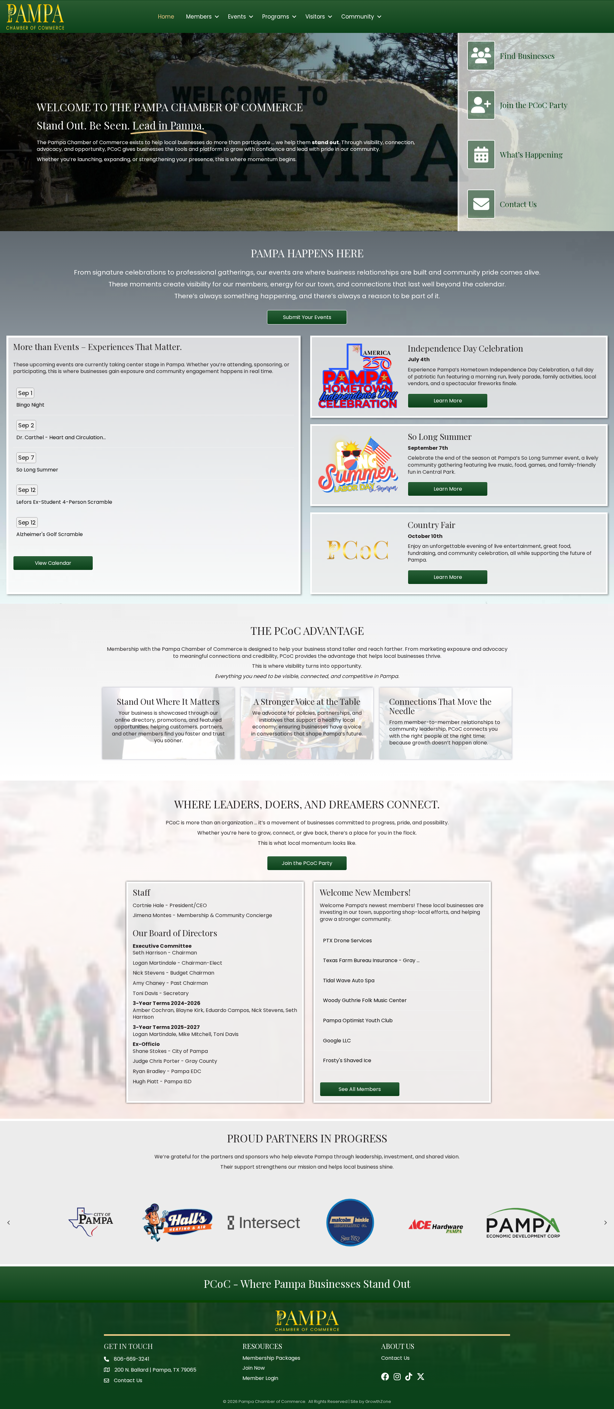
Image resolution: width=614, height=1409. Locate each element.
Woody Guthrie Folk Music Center (365, 1000)
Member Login (260, 1378)
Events (237, 16)
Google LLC (337, 1040)
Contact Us (24, 1395)
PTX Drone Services (347, 940)
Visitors (315, 16)
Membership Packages (271, 1358)
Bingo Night (30, 405)
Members (199, 16)
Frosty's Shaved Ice (347, 1060)
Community (357, 16)
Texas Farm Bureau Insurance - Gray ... (371, 960)
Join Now (253, 1368)
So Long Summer (37, 469)
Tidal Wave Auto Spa (348, 980)
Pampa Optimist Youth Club (358, 1020)
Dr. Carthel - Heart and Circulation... (61, 437)
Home (166, 16)
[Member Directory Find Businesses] (511, 67)
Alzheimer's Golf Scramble (49, 534)
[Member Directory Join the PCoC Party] (517, 116)
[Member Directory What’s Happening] (515, 166)
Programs (275, 16)
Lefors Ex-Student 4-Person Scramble (64, 502)
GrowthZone (378, 1401)
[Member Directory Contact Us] (502, 215)
